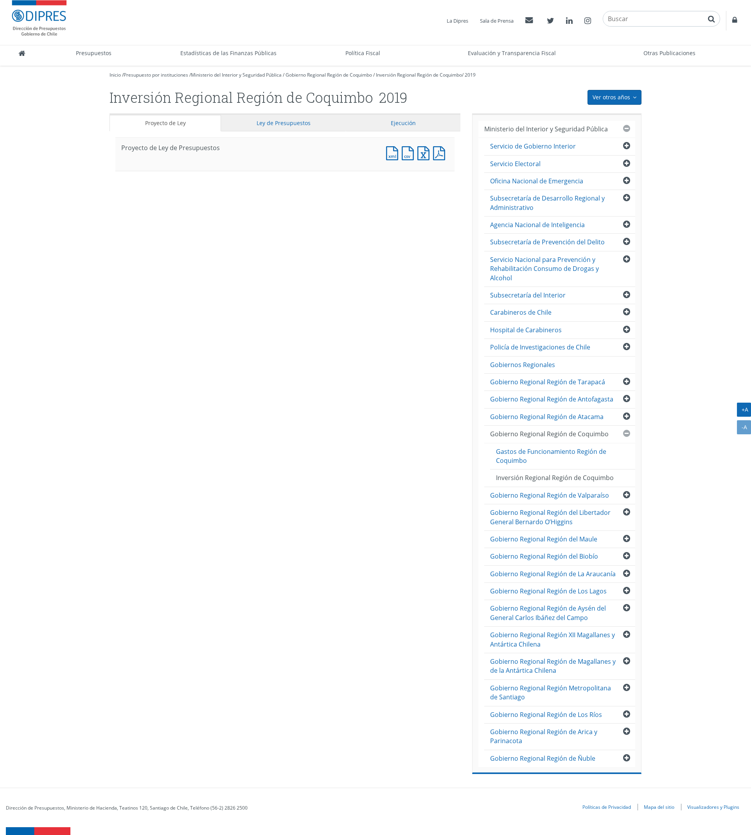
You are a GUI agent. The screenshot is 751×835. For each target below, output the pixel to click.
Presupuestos (93, 53)
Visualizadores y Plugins (713, 807)
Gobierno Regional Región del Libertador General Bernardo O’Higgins (550, 517)
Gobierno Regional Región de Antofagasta (551, 399)
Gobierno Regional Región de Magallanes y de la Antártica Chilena (553, 666)
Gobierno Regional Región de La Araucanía (553, 574)
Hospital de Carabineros (526, 330)
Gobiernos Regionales (522, 364)
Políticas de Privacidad (606, 807)
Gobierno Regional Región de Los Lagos (548, 591)
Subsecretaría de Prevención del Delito (547, 242)
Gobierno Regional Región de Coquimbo (329, 75)
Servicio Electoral (515, 163)
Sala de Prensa (497, 20)
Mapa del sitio (659, 807)
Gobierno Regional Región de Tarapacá (547, 382)
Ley (284, 123)
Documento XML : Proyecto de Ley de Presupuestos (394, 152)
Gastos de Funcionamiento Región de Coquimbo (551, 456)
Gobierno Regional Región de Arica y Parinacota (543, 736)
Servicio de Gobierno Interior (533, 146)
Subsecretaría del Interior (528, 295)
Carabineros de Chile (521, 312)
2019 (470, 75)
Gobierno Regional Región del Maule (543, 539)
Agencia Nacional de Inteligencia (537, 224)
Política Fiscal (362, 53)
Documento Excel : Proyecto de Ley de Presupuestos (425, 152)
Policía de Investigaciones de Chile (540, 347)
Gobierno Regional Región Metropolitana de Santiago (550, 692)
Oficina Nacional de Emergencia (536, 181)
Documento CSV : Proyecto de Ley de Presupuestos (409, 152)
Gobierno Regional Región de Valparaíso (549, 495)
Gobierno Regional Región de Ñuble (542, 758)
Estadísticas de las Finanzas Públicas (228, 53)
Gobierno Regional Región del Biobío (544, 556)
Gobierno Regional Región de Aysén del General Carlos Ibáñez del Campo (548, 613)
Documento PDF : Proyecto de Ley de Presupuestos (441, 152)
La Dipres (457, 20)
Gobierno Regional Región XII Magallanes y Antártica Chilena (552, 639)
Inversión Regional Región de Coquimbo (419, 75)
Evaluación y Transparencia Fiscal (512, 53)
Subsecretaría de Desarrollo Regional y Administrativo (547, 202)
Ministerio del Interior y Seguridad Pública (236, 75)
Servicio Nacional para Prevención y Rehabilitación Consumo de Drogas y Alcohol (544, 268)
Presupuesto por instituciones (156, 75)
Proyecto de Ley (165, 123)
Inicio (115, 75)
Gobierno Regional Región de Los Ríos (546, 714)
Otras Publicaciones (669, 53)
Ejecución (403, 123)
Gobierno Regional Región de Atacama (547, 416)
